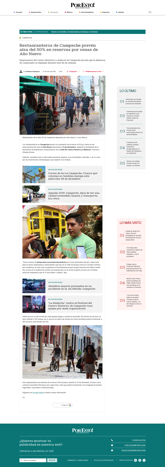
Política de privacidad (104, 460)
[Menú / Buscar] (149, 12)
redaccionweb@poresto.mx (134, 450)
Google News (38, 393)
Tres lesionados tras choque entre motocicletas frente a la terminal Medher (134, 131)
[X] (144, 460)
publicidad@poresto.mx (135, 445)
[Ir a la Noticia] (62, 174)
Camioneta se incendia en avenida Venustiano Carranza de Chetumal (133, 101)
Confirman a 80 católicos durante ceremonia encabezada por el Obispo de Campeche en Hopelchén (134, 147)
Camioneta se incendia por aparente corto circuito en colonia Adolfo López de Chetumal (134, 116)
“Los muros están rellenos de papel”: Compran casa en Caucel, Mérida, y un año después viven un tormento (134, 300)
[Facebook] (135, 460)
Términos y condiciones (77, 460)
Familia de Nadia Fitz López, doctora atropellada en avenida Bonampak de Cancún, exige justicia (133, 235)
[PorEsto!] (82, 6)
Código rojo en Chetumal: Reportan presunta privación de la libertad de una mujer (134, 267)
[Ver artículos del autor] (20, 71)
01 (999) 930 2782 (139, 440)
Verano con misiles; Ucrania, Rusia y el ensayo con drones (133, 163)
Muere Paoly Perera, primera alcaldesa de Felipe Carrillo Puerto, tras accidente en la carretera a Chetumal (134, 283)
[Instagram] (139, 460)
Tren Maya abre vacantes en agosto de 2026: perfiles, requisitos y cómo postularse (134, 252)
